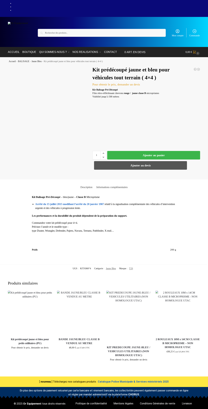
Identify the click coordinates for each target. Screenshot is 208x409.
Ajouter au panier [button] (30, 354)
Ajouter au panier (154, 155)
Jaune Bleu (37, 61)
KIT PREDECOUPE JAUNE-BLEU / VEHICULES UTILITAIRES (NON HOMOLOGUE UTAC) (128, 351)
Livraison (187, 403)
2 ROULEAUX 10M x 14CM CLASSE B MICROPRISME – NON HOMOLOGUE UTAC (178, 343)
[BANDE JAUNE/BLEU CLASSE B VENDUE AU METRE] (198, 69)
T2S (131, 268)
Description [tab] (86, 187)
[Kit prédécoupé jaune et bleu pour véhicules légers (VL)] (195, 69)
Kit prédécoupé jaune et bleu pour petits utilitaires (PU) (30, 341)
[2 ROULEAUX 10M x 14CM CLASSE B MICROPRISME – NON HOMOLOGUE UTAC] (178, 313)
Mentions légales (123, 403)
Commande (194, 35)
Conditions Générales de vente (157, 403)
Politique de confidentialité (91, 403)
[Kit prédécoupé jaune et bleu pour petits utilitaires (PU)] (30, 313)
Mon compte (178, 35)
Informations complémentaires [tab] (112, 187)
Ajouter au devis (140, 165)
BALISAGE (23, 61)
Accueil (12, 61)
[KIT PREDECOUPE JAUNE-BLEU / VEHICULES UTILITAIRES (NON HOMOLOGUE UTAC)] (128, 317)
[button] (192, 52)
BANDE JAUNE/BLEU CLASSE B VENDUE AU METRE (79, 341)
